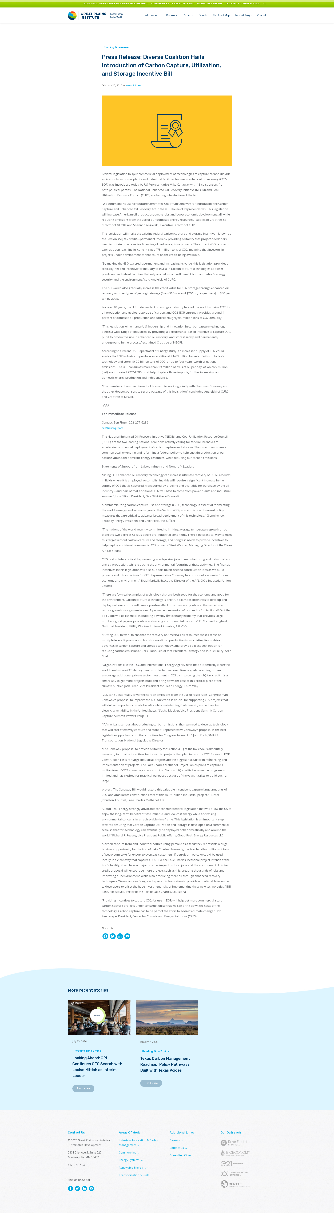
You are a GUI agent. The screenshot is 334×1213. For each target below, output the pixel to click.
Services (188, 15)
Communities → (129, 1152)
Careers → (176, 1140)
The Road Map (221, 15)
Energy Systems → (131, 1160)
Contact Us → (178, 1148)
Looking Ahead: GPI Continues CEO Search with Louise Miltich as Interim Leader (97, 1067)
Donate (203, 15)
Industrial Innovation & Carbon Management (115, 3)
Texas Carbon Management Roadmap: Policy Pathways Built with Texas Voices (165, 1064)
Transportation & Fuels (242, 3)
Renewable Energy (209, 3)
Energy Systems (183, 3)
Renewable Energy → (132, 1168)
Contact (261, 15)
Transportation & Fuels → (136, 1175)
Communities (160, 3)
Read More (83, 1088)
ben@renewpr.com (112, 428)
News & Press (133, 85)
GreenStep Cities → (182, 1155)
